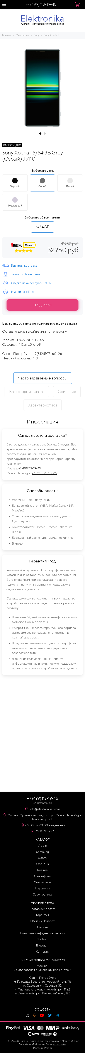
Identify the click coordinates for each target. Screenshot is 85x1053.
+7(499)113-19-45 (30, 340)
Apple (42, 845)
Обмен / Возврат (42, 921)
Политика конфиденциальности (42, 933)
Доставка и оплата (42, 909)
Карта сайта (59, 1044)
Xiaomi (42, 858)
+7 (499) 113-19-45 (41, 4)
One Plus (42, 864)
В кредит (42, 945)
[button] (40, 133)
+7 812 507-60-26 (44, 473)
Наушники (42, 888)
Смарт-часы (42, 882)
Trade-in (42, 939)
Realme (42, 870)
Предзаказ (42, 305)
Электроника (42, 894)
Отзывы (42, 927)
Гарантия (42, 915)
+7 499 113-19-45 (30, 468)
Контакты (42, 951)
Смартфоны (42, 876)
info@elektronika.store (45, 809)
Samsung (42, 851)
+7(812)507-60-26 (47, 354)
